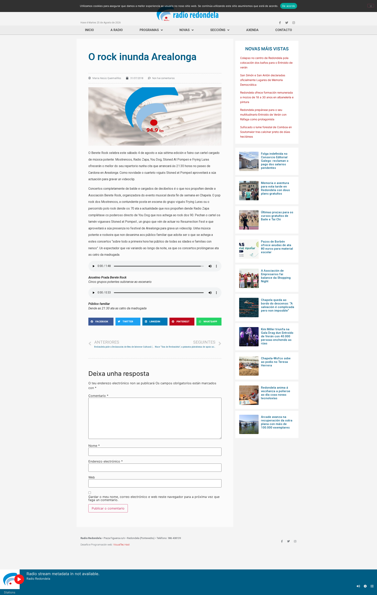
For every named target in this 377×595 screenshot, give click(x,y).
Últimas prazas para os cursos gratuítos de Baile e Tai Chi (277, 216)
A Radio (117, 30)
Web (91, 477)
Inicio (89, 30)
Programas (149, 30)
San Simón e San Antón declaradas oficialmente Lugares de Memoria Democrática (262, 80)
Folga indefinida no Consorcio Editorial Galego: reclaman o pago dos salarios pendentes (274, 161)
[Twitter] (287, 23)
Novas (184, 30)
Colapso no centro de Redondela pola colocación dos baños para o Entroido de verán (266, 62)
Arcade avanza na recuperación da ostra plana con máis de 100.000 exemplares (276, 422)
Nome (94, 445)
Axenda (252, 30)
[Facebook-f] (280, 23)
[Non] (370, 5)
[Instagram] (293, 23)
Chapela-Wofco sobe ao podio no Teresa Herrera (276, 362)
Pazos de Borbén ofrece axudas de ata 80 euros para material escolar (277, 247)
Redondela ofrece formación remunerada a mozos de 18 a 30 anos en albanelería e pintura (267, 97)
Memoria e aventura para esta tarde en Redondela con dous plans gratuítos (275, 188)
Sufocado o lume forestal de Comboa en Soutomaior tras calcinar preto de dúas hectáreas (266, 131)
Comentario (98, 395)
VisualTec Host (121, 544)
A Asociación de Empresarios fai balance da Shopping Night (276, 276)
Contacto (283, 30)
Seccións (217, 30)
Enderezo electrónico (105, 461)
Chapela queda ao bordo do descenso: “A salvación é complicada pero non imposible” (277, 305)
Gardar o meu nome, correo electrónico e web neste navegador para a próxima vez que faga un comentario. (154, 498)
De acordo (288, 5)
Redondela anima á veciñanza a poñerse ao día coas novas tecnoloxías (275, 393)
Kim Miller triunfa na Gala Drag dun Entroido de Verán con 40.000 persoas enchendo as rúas (277, 336)
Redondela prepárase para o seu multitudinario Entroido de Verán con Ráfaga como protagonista (263, 114)
